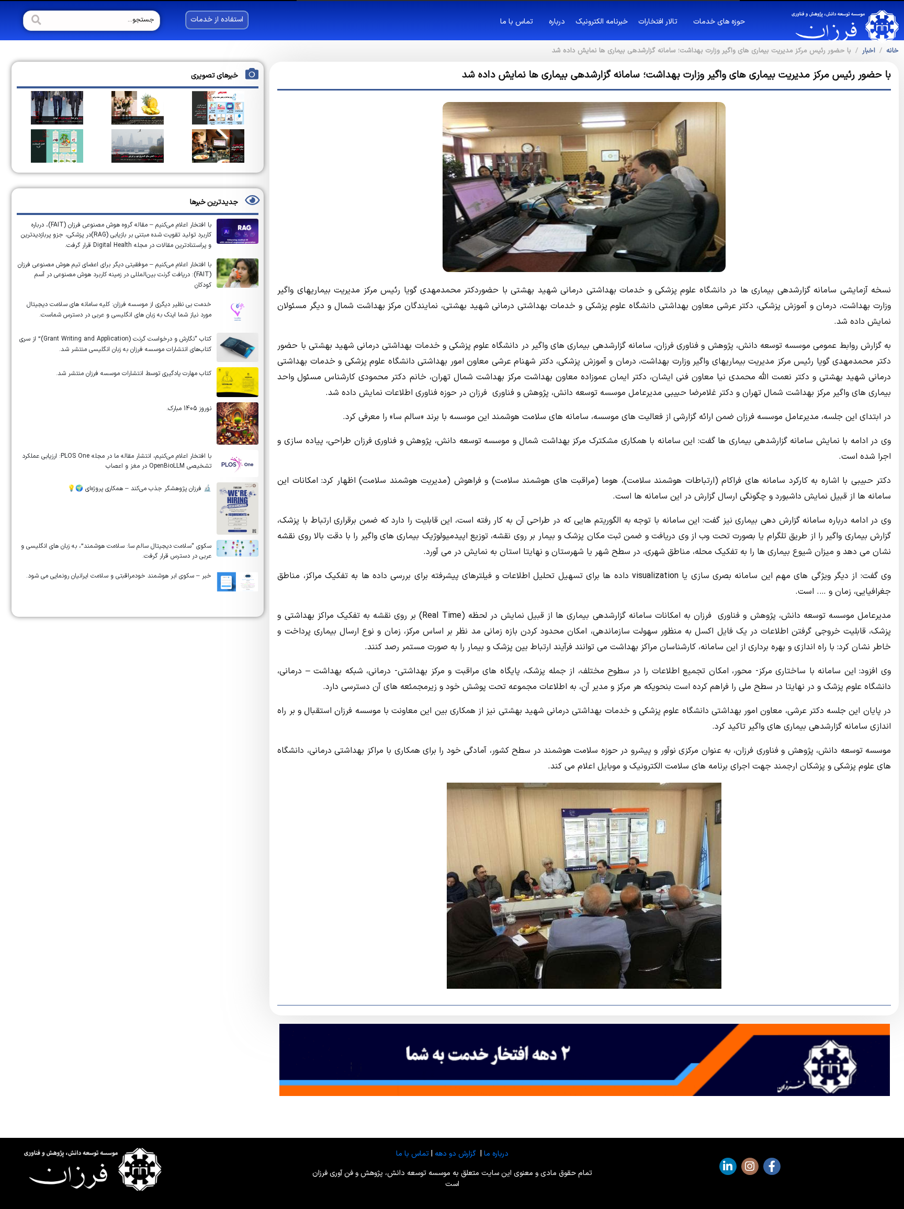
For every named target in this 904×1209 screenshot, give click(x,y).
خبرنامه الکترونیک (601, 21)
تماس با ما (516, 21)
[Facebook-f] (772, 1166)
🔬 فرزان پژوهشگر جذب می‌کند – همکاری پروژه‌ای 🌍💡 (139, 488)
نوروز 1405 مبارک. (188, 408)
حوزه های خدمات (719, 21)
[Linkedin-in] (728, 1166)
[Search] (35, 20)
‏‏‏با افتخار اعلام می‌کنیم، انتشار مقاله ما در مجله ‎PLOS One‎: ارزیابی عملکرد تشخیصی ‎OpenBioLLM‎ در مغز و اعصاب (116, 461)
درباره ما (496, 1153)
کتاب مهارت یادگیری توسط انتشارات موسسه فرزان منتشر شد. (133, 373)
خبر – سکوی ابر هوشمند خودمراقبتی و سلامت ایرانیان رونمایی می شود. (118, 576)
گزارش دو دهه (455, 1153)
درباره (557, 21)
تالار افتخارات (657, 21)
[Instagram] (750, 1166)
